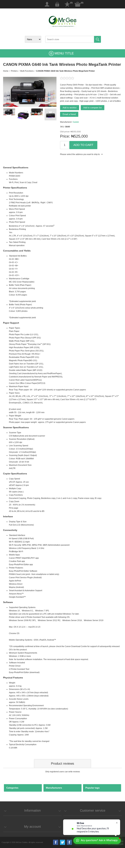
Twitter (62, 842)
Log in (57, 4)
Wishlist (67, 4)
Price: (65, 136)
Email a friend (69, 114)
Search (97, 39)
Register (47, 4)
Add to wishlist (69, 107)
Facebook (55, 842)
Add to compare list (92, 107)
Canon (76, 122)
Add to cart (83, 145)
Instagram (69, 842)
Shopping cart (78, 4)
